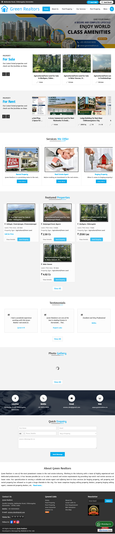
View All (57, 288)
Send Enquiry (23, 239)
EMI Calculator (70, 507)
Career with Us (70, 502)
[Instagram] (18, 522)
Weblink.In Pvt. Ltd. (28, 531)
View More (22, 181)
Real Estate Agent (22, 174)
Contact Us (49, 510)
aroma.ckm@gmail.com (71, 407)
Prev (4, 74)
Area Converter (50, 507)
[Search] (112, 9)
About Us (55, 9)
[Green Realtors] (20, 9)
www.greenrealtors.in (99, 407)
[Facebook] (11, 522)
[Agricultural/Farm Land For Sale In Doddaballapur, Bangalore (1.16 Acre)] (77, 63)
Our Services (81, 9)
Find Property (67, 9)
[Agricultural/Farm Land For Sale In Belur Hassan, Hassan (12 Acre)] (47, 63)
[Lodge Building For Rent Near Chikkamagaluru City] (77, 106)
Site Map (68, 510)
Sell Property (101, 174)
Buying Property (61, 174)
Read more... (38, 485)
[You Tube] (14, 522)
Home (46, 9)
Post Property (95, 9)
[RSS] (47, 512)
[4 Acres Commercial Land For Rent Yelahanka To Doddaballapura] (47, 106)
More (105, 9)
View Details (10, 239)
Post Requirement (71, 505)
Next (8, 74)
